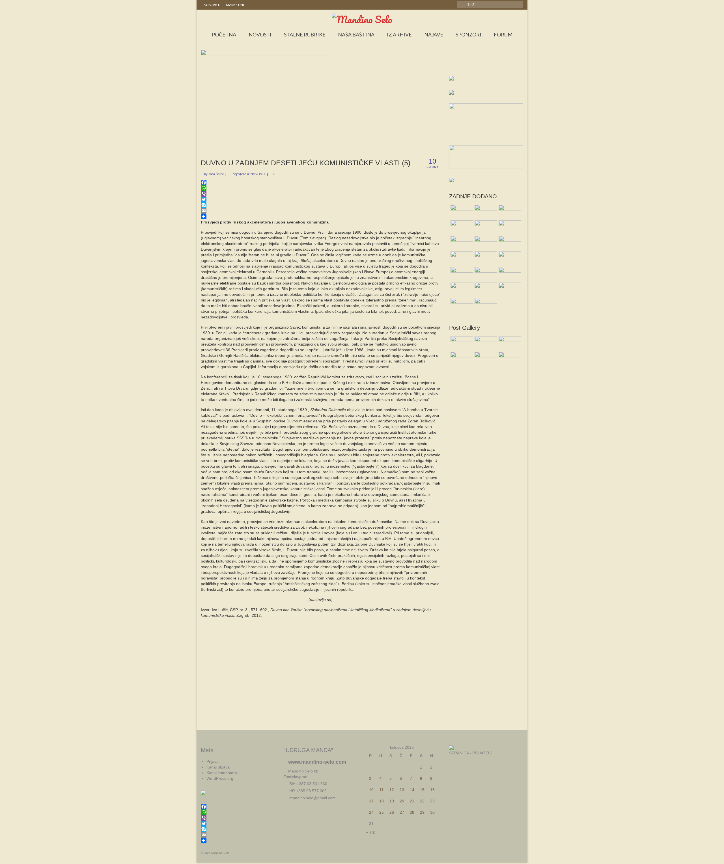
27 (402, 812)
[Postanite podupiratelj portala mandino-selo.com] (509, 274)
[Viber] (321, 194)
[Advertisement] (486, 63)
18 (381, 801)
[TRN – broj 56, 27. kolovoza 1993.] (485, 290)
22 (422, 801)
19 (391, 801)
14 (412, 789)
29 (422, 812)
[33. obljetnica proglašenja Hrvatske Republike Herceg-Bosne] (461, 274)
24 (371, 812)
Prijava (212, 761)
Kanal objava (218, 767)
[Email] (321, 211)
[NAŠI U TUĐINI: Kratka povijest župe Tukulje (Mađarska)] (461, 212)
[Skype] (321, 205)
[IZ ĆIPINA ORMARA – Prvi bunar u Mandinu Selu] (461, 258)
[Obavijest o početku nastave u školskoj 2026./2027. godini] (461, 290)
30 (432, 812)
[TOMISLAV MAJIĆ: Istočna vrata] (509, 258)
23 (432, 801)
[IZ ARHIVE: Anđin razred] (485, 274)
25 (381, 812)
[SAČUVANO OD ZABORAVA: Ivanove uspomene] (461, 243)
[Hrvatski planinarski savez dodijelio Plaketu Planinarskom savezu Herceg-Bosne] (509, 290)
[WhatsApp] (321, 188)
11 (381, 789)
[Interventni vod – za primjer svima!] (461, 305)
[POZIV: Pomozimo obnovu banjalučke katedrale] (485, 243)
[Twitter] (321, 199)
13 (402, 789)
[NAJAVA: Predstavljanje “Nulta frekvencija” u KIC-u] (509, 227)
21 (412, 801)
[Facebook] (321, 182)
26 (391, 812)
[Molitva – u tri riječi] (485, 258)
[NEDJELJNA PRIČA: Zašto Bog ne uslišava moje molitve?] (509, 212)
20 (402, 801)
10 (371, 789)
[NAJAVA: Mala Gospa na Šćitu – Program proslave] (485, 227)
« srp (370, 832)
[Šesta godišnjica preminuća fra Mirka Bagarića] (485, 212)
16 (432, 789)
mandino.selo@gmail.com (312, 798)
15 (422, 789)
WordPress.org (219, 778)
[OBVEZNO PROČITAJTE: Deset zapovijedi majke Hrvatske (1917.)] (509, 243)
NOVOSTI (258, 174)
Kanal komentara (221, 772)
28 (412, 812)
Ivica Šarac (216, 174)
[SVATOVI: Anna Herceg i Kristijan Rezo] (461, 227)
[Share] (321, 216)
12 (391, 789)
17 (371, 801)
